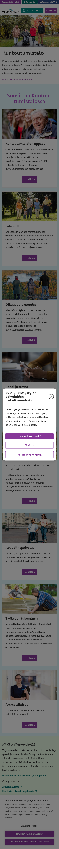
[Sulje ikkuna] (51, 396)
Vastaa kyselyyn (28, 436)
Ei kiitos (29, 445)
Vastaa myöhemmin (29, 454)
